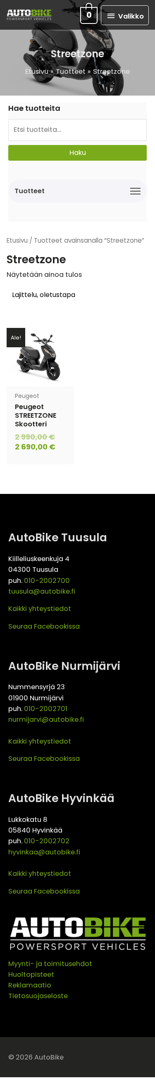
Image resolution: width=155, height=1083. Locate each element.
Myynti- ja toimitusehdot (50, 963)
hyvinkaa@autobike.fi (44, 852)
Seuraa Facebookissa (44, 626)
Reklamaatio (29, 985)
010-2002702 (46, 841)
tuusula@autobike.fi (41, 591)
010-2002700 (47, 580)
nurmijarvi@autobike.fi (46, 719)
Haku (77, 152)
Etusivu (17, 240)
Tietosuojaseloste (38, 996)
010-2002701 (45, 708)
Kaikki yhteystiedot (39, 608)
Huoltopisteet (31, 974)
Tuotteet (29, 191)
